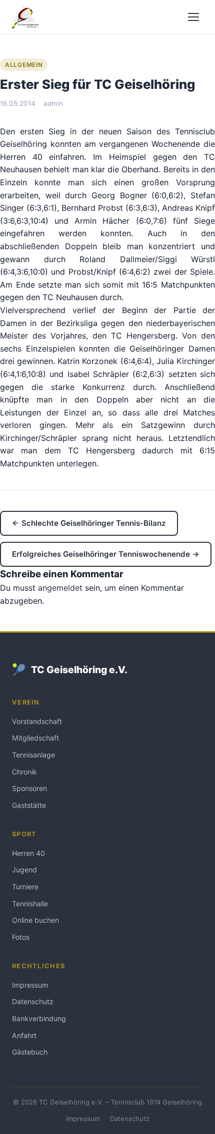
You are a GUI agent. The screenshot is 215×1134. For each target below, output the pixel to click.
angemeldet (60, 588)
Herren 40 (28, 853)
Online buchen (35, 920)
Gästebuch (30, 1052)
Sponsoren (29, 788)
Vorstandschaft (37, 721)
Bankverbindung (39, 1018)
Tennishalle (30, 903)
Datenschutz (33, 1001)
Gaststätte (29, 805)
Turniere (25, 886)
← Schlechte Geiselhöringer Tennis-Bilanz (89, 523)
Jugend (24, 869)
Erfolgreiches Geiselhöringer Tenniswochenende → (106, 554)
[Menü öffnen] (193, 17)
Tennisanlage (33, 755)
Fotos (21, 937)
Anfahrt (24, 1035)
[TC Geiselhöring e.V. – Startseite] (25, 16)
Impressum (30, 985)
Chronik (24, 771)
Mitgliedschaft (35, 738)
